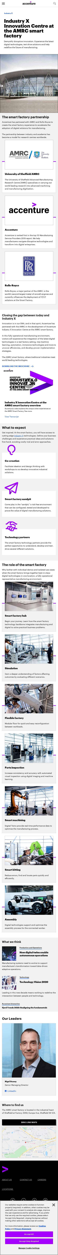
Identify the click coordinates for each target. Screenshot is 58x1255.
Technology (24, 977)
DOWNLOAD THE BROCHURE (16, 366)
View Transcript (12, 416)
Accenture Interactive (11, 1004)
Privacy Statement (23, 1228)
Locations (7, 1188)
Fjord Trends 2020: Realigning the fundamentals (24, 1008)
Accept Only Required (29, 1241)
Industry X (18, 435)
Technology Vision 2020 (34, 982)
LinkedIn (11, 1090)
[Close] (54, 1205)
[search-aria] (54, 3)
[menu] (3, 3)
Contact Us (26, 1179)
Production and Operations (31, 948)
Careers (42, 1179)
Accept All (29, 1234)
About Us (7, 1179)
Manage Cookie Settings (29, 1248)
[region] (29, 1228)
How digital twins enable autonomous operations (34, 954)
